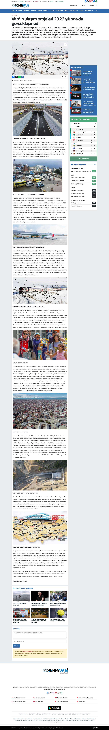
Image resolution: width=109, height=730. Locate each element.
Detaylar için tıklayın (83, 158)
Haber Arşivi (82, 701)
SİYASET (45, 10)
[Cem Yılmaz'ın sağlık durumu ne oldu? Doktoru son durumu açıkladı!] (40, 596)
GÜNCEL (34, 10)
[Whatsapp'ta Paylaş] (19, 77)
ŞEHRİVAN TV (89, 10)
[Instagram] (53, 693)
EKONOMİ (26, 10)
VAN (13, 10)
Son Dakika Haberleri (62, 701)
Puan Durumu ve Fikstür (19, 701)
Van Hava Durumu (40, 697)
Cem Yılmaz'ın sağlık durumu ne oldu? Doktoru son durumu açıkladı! (39, 603)
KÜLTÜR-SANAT (78, 10)
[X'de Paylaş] (16, 77)
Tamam (96, 727)
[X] (50, 693)
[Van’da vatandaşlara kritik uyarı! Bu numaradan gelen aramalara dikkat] (58, 596)
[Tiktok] (59, 693)
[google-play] (54, 708)
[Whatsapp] (61, 693)
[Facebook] (47, 693)
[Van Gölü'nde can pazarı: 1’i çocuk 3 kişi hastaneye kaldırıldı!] (21, 596)
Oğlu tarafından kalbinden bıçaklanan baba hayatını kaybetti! (39, 621)
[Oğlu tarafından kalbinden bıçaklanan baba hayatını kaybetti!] (40, 613)
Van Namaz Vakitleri (62, 697)
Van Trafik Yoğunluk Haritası (86, 697)
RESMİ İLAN (68, 10)
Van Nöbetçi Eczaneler (19, 697)
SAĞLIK (52, 10)
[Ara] (96, 6)
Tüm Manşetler (39, 701)
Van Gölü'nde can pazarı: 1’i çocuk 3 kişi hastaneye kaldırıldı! (21, 603)
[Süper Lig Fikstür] (95, 164)
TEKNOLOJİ (59, 10)
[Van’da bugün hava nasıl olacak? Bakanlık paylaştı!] (58, 613)
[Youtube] (56, 693)
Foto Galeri (73, 5)
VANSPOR (19, 10)
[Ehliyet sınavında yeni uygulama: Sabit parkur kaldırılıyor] (21, 613)
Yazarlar (92, 5)
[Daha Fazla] (22, 77)
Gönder (16, 646)
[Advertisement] (83, 53)
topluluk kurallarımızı (27, 651)
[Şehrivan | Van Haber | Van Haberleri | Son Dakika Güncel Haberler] (21, 5)
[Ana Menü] (96, 11)
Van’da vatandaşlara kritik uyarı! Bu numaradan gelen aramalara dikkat (58, 603)
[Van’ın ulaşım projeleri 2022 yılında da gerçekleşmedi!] (40, 58)
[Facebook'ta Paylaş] (13, 77)
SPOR (40, 10)
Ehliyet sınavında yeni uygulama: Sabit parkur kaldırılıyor (20, 621)
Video (83, 5)
